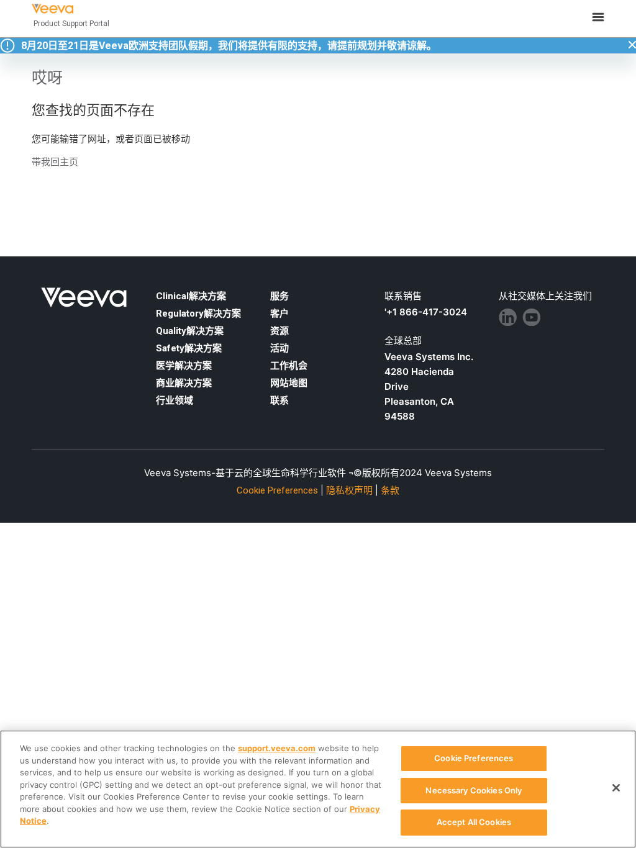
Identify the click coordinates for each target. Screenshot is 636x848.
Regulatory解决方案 (198, 313)
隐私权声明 (349, 490)
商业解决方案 (184, 383)
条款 (390, 490)
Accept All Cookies (474, 822)
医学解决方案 (184, 365)
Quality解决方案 (190, 330)
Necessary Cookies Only (473, 790)
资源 (279, 330)
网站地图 (288, 383)
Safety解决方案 (189, 348)
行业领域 (174, 400)
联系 (279, 400)
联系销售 (403, 296)
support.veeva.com (277, 748)
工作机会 (288, 365)
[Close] (616, 787)
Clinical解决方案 (191, 296)
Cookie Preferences (473, 758)
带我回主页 (55, 162)
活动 (279, 348)
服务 (279, 296)
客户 (279, 313)
